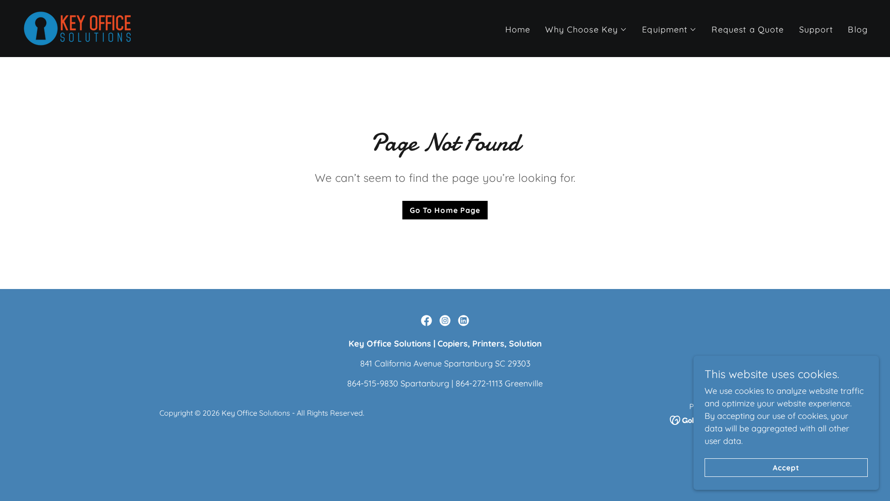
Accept (786, 467)
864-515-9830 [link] (372, 383)
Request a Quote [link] (748, 29)
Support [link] (816, 29)
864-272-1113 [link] (479, 383)
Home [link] (518, 29)
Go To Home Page (445, 210)
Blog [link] (858, 29)
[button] (586, 29)
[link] (77, 27)
